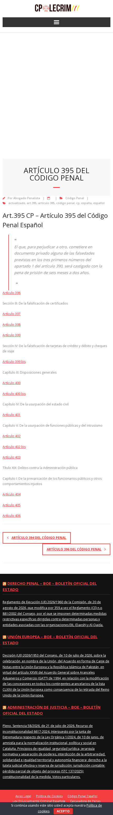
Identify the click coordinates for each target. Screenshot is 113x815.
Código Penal (74, 198)
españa (86, 203)
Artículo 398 (11, 324)
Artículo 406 (11, 515)
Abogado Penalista (26, 198)
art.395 (32, 203)
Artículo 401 (11, 414)
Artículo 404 (11, 494)
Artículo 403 (11, 457)
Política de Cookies (49, 796)
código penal (65, 203)
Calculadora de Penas (85, 801)
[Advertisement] (56, 91)
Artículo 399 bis (14, 361)
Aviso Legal (23, 796)
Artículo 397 (11, 314)
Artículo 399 (11, 335)
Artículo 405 (11, 505)
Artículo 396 (11, 293)
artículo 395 (46, 203)
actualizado (16, 203)
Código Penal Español (82, 796)
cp (78, 203)
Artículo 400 (11, 383)
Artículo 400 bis (14, 393)
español (99, 203)
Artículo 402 (11, 436)
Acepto (63, 811)
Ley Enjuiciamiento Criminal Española (39, 801)
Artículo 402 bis (14, 447)
